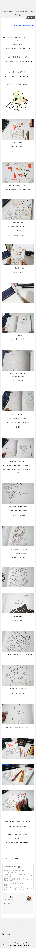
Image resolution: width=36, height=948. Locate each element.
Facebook (19, 945)
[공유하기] (8, 858)
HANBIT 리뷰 (7, 867)
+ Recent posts (5, 934)
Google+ (27, 945)
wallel (25, 943)
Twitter (14, 945)
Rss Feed (9, 945)
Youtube (23, 945)
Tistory (16, 943)
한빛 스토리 (8, 897)
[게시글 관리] (11, 858)
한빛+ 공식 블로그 (9, 899)
